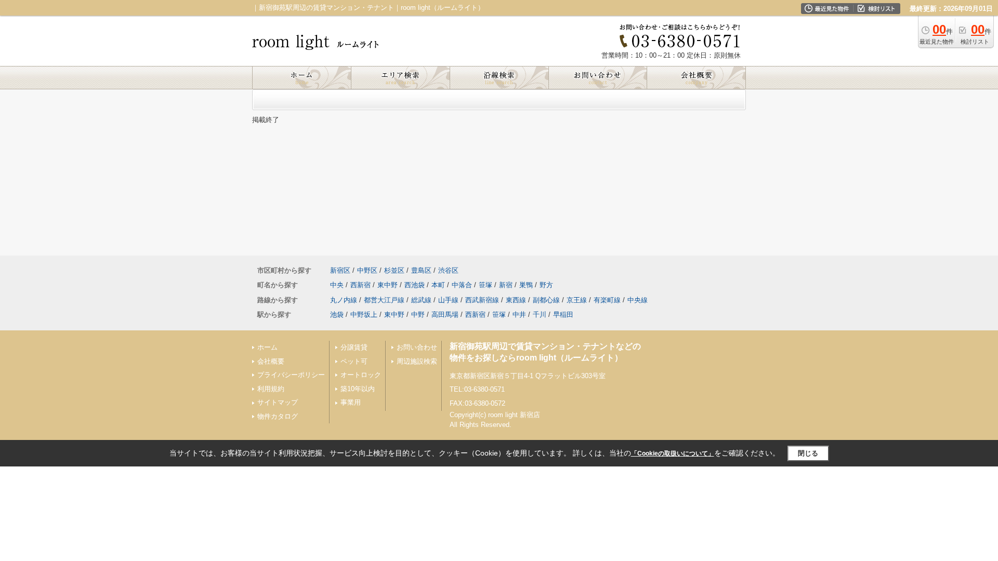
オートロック (360, 375)
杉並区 (394, 270)
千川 (539, 314)
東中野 (387, 285)
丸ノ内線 (343, 300)
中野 (418, 314)
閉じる (808, 453)
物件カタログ (277, 416)
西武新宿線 (482, 300)
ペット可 (353, 361)
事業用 (350, 402)
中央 (337, 285)
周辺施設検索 (417, 361)
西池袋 (414, 285)
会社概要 (270, 361)
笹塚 (485, 285)
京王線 (577, 300)
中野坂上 (363, 314)
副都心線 (546, 300)
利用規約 (270, 389)
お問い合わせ (417, 347)
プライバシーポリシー (291, 375)
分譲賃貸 (353, 347)
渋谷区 (448, 270)
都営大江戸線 (384, 300)
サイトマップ (277, 402)
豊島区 (421, 270)
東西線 (516, 300)
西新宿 (360, 285)
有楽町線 (607, 300)
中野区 (367, 270)
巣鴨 (526, 285)
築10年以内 (357, 389)
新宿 (506, 285)
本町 (438, 285)
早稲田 (563, 314)
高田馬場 (444, 314)
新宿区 (340, 270)
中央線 (637, 300)
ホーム (267, 347)
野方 (546, 285)
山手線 (448, 300)
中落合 (462, 285)
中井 (519, 314)
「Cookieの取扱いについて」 (672, 453)
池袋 (337, 314)
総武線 (421, 300)
